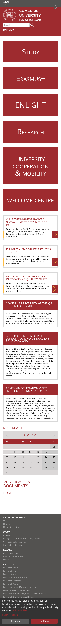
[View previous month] (7, 434)
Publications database (13, 556)
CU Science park (10, 553)
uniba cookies (19, 610)
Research (8, 549)
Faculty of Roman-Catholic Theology (19, 596)
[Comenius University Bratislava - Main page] (9, 15)
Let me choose (10, 614)
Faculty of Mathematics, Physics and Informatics (25, 593)
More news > (13, 428)
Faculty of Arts (9, 574)
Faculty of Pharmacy (12, 583)
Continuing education (12, 545)
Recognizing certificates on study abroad (21, 538)
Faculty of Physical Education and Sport (20, 587)
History (6, 524)
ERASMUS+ (8, 535)
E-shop (10, 493)
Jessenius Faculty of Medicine (16, 590)
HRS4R (6, 559)
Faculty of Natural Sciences (15, 577)
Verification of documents (20, 484)
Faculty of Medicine (12, 567)
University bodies (11, 527)
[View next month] (54, 434)
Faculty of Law (9, 571)
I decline (15, 621)
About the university (14, 517)
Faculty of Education (12, 580)
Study (6, 532)
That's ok (44, 621)
